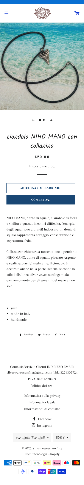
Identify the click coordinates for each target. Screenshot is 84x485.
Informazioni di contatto (42, 409)
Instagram (44, 425)
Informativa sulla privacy (42, 395)
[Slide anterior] (33, 120)
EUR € (60, 437)
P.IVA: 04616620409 (42, 379)
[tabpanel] (42, 65)
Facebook (44, 419)
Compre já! (41, 199)
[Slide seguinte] (51, 120)
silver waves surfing (47, 448)
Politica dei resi (42, 386)
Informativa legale (42, 402)
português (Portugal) (30, 437)
